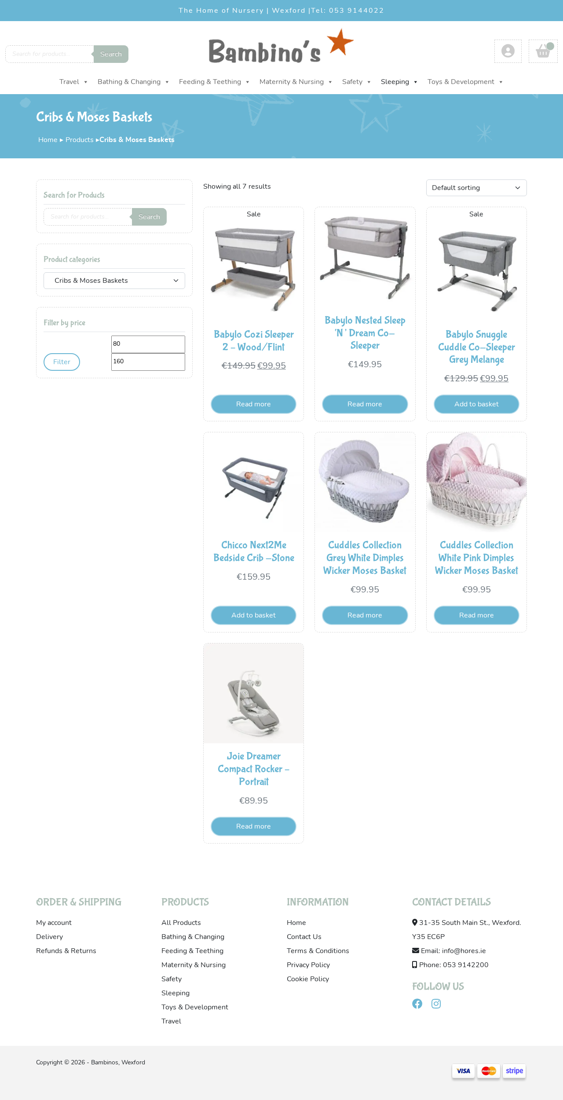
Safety (352, 81)
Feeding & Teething (210, 81)
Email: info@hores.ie (452, 950)
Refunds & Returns (66, 950)
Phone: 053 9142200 (453, 964)
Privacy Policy (308, 964)
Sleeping (395, 81)
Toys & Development (461, 81)
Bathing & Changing (129, 81)
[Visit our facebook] (421, 1005)
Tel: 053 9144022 (347, 10)
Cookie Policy (308, 979)
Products (80, 139)
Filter (61, 361)
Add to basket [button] (476, 404)
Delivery (49, 936)
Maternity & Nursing (292, 81)
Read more (253, 404)
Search (111, 54)
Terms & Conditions (318, 950)
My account (54, 922)
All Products (181, 922)
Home (48, 139)
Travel (69, 81)
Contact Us (304, 936)
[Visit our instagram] (439, 1005)
